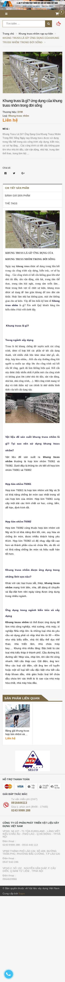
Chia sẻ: (7, 168)
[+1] (23, 173)
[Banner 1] (32, 5)
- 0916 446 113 (29, 844)
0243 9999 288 (20, 810)
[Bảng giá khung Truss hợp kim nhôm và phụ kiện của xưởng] (17, 715)
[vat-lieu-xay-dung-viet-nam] (32, 761)
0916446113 (19, 802)
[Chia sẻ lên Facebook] (6, 173)
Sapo (22, 893)
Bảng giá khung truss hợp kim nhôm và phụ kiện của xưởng (17, 734)
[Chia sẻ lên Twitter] (14, 173)
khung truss (22, 266)
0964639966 (10, 879)
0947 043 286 (10, 862)
